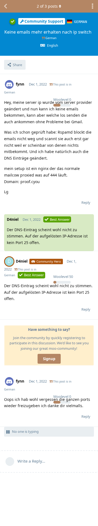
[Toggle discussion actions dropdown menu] (92, 6)
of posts (47, 6)
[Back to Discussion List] (5, 6)
